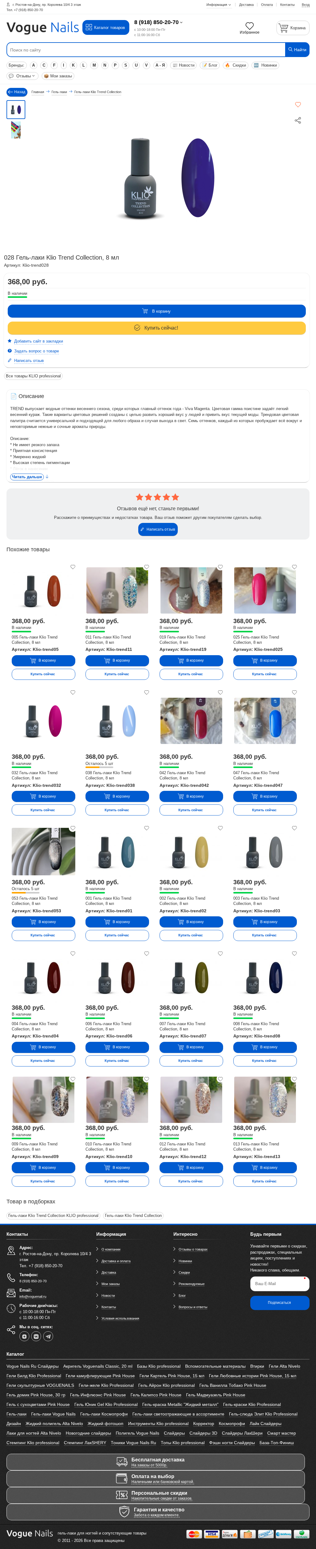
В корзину (161, 311)
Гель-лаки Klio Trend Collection (133, 1215)
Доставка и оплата (116, 1261)
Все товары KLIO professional (33, 376)
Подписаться (279, 1302)
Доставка (109, 1272)
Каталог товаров (109, 27)
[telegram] (48, 1336)
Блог (210, 65)
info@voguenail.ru (32, 1296)
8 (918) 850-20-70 (156, 22)
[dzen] (24, 1336)
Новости (183, 65)
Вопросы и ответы (193, 1307)
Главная (37, 92)
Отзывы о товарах (193, 1249)
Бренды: (16, 65)
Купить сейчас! (161, 328)
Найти (299, 49)
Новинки (265, 65)
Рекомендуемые (192, 1284)
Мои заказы (58, 76)
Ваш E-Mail (265, 1283)
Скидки (235, 65)
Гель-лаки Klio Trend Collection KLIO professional (53, 1215)
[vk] (36, 1336)
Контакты (109, 1307)
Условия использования (120, 1318)
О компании (111, 1249)
